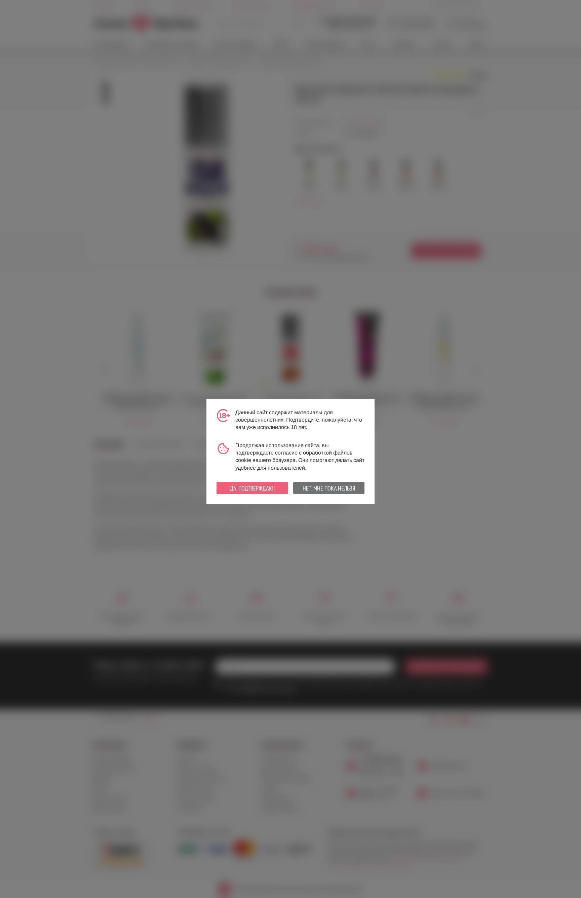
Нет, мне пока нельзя (329, 488)
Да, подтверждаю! (252, 488)
